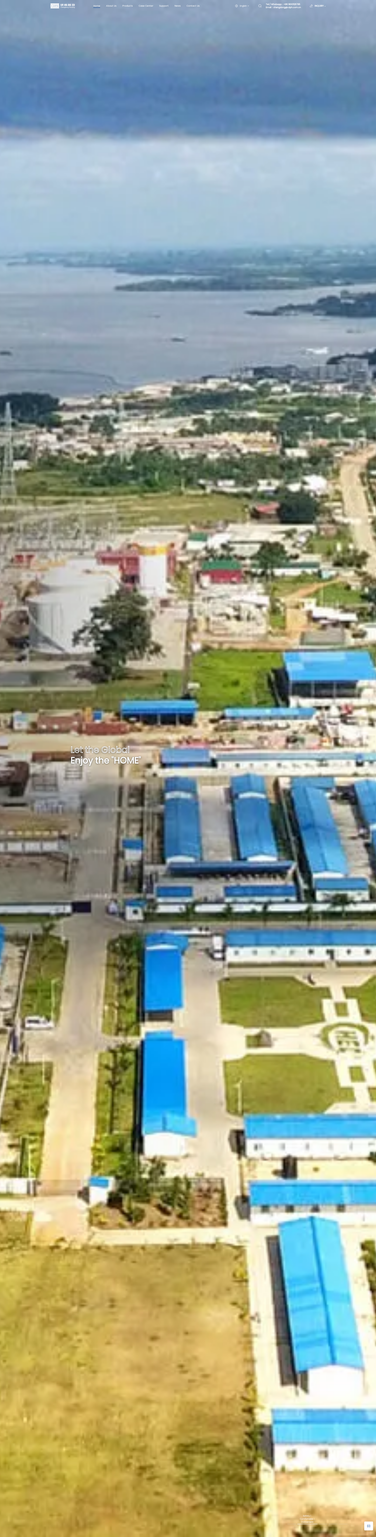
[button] (291, 1524)
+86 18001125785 (292, 4)
